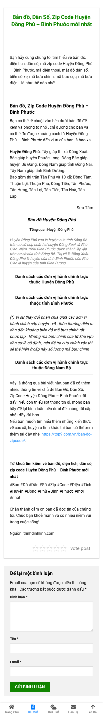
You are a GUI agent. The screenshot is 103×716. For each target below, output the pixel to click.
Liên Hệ (73, 712)
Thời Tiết (53, 712)
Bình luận (18, 597)
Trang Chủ (11, 712)
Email (15, 662)
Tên (14, 639)
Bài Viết (33, 712)
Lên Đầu (93, 712)
